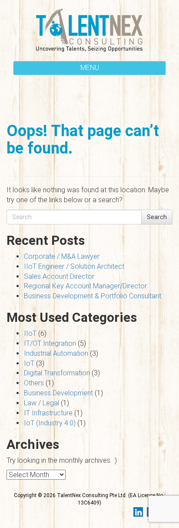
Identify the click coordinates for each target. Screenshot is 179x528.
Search (157, 217)
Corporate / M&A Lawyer (61, 256)
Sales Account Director (59, 276)
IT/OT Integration (50, 343)
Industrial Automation (56, 353)
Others (34, 383)
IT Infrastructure (48, 413)
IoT (29, 363)
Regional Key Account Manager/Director (85, 286)
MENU (89, 67)
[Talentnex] (89, 29)
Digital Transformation (57, 373)
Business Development (58, 393)
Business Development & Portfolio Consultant (92, 296)
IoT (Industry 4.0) (50, 423)
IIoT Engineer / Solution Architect (74, 266)
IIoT (30, 333)
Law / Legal (41, 403)
